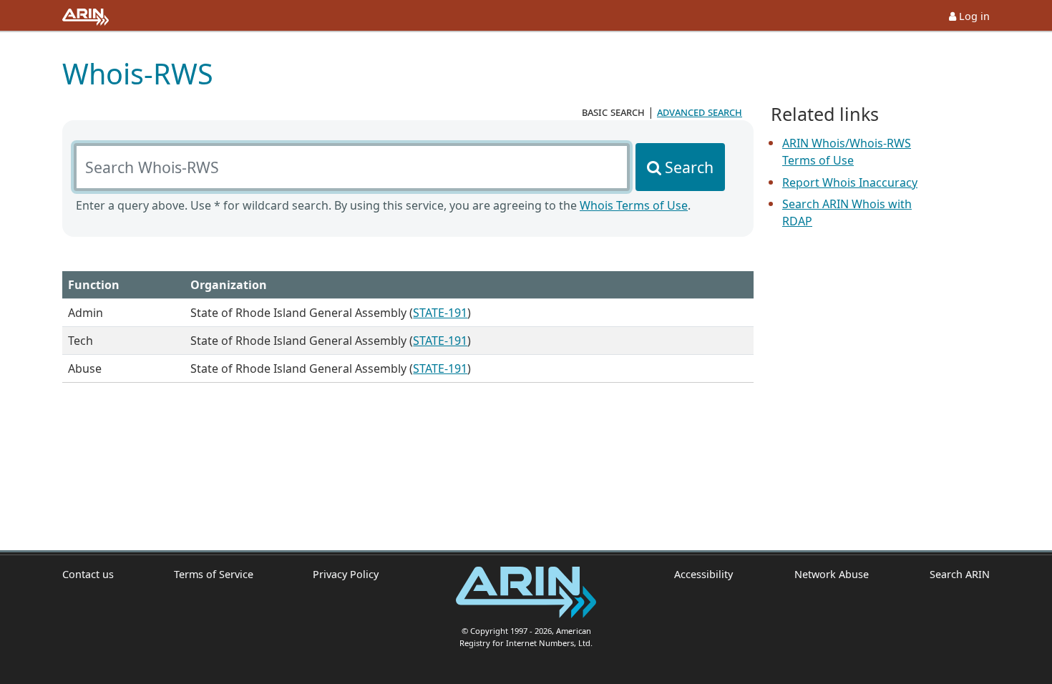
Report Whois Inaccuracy (849, 182)
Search (689, 167)
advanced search (699, 111)
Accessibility (703, 574)
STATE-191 (440, 313)
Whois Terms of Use (634, 205)
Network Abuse (831, 574)
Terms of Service (213, 574)
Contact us (88, 574)
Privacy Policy (346, 574)
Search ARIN (960, 574)
